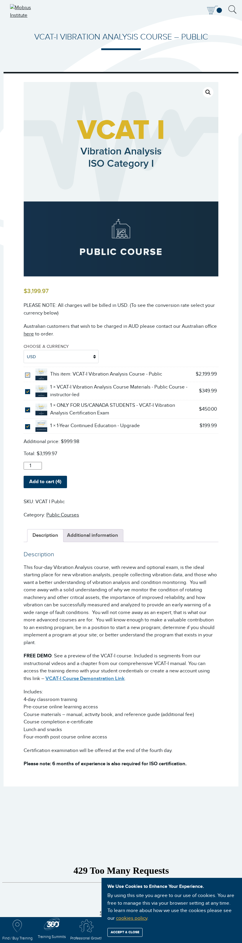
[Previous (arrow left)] (10, 471)
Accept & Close (125, 932)
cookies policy (131, 918)
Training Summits (52, 937)
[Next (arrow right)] (231, 471)
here (29, 334)
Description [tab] (45, 535)
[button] (208, 92)
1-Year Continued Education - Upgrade (98, 426)
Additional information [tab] (92, 535)
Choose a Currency (46, 346)
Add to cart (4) (45, 482)
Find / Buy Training (17, 938)
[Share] (209, 6)
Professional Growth (86, 938)
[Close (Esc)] (222, 6)
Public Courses (62, 515)
